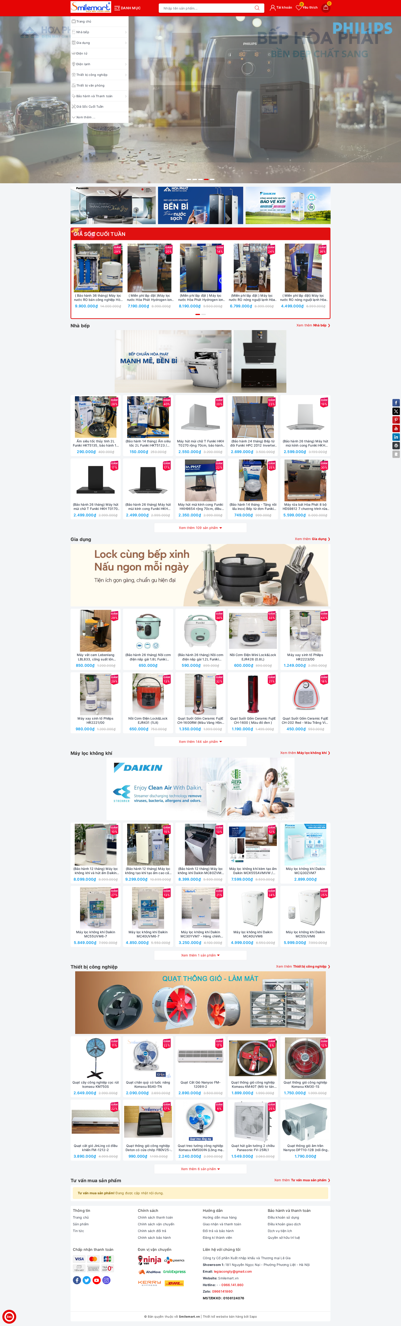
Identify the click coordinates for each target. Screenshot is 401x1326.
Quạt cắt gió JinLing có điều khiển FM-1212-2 (95, 1148)
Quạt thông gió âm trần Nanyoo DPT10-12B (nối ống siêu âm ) (305, 1148)
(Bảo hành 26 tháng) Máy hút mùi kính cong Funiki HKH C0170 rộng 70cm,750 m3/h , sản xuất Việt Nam (148, 506)
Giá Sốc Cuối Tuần (89, 106)
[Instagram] (106, 1280)
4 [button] (206, 179)
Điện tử (81, 53)
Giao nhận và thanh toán (222, 1224)
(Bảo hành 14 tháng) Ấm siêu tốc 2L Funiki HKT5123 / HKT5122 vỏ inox (148, 443)
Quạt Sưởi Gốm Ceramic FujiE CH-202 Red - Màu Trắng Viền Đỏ (305, 720)
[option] (200, 99)
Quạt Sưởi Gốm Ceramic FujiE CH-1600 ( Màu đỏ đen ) (253, 720)
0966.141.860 (232, 1285)
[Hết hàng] (231, 417)
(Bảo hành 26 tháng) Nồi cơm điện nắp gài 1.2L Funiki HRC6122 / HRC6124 (200, 657)
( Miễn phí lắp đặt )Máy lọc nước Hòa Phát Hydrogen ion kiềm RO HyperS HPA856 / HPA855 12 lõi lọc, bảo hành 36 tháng (149, 297)
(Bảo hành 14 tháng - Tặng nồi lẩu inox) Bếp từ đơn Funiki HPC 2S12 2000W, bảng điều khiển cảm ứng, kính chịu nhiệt (252, 506)
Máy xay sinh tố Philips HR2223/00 (305, 657)
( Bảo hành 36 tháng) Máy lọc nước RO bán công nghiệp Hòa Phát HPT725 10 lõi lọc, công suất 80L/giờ (98, 297)
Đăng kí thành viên (217, 1237)
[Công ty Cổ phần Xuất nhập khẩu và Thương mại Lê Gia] (91, 7)
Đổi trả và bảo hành (218, 1231)
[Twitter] (87, 1280)
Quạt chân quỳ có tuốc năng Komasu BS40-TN (148, 1084)
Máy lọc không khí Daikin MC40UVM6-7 (148, 934)
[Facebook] (77, 1280)
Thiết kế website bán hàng (223, 1316)
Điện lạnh (83, 64)
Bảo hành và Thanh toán (94, 96)
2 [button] (194, 179)
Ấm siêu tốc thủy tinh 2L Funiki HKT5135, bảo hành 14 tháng (96, 443)
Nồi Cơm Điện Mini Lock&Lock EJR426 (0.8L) (253, 657)
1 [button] (189, 179)
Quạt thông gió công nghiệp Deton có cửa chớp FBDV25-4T (148, 1148)
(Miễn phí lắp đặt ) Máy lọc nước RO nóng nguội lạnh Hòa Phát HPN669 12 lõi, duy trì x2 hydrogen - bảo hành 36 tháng (252, 297)
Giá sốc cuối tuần (99, 234)
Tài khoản (284, 7)
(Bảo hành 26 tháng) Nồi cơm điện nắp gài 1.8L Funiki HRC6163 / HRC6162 (148, 657)
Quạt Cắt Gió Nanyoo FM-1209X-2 (200, 1084)
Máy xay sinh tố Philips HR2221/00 (95, 720)
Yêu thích (309, 7)
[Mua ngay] (76, 268)
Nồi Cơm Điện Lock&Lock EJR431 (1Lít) (148, 720)
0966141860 (222, 1291)
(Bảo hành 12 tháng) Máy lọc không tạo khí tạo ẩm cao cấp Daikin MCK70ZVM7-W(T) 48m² (148, 871)
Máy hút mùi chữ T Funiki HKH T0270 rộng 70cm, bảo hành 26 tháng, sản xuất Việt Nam (200, 443)
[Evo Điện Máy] (200, 99)
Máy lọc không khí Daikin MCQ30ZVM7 (305, 871)
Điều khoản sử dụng (283, 1217)
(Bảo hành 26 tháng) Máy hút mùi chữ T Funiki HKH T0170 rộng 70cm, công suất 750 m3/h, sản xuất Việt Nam (96, 506)
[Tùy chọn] (127, 268)
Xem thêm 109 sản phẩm (198, 528)
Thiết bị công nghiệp (91, 75)
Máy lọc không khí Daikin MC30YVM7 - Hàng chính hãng (201, 934)
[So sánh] (120, 268)
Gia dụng (83, 43)
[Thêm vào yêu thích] (86, 268)
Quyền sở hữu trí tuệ (284, 1237)
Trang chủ (81, 1217)
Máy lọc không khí (91, 753)
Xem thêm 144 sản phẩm (198, 741)
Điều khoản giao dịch (284, 1224)
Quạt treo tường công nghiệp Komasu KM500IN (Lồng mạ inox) (200, 1148)
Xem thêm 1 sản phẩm (198, 955)
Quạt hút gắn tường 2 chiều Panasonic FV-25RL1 (253, 1148)
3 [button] (200, 179)
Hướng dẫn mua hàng (220, 1217)
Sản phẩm (81, 1224)
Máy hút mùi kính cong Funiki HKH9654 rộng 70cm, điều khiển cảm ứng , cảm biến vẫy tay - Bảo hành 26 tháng (200, 506)
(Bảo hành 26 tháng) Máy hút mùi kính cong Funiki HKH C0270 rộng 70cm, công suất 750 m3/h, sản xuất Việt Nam (305, 443)
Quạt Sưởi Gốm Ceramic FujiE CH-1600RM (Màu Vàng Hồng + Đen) (200, 720)
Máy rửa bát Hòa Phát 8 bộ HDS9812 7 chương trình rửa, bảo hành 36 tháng (305, 506)
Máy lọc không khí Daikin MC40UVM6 (252, 934)
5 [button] (212, 179)
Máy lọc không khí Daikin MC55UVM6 (305, 934)
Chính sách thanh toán (155, 1217)
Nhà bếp (82, 32)
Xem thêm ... (85, 117)
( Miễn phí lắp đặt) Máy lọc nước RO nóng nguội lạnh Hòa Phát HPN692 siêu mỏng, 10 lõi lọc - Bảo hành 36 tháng (303, 297)
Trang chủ (83, 21)
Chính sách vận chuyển (156, 1224)
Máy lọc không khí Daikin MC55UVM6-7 (95, 934)
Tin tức (78, 1231)
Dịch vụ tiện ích (280, 1231)
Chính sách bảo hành (154, 1237)
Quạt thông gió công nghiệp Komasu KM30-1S (305, 1084)
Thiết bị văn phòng (90, 85)
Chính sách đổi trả (152, 1231)
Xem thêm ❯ (314, 325)
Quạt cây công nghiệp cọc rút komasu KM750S (95, 1084)
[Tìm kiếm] (257, 8)
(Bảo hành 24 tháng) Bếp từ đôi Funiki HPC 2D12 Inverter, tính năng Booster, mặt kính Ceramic (253, 443)
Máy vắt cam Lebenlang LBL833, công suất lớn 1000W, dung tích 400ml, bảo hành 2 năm (95, 657)
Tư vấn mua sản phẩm (96, 1180)
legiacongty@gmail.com (233, 1271)
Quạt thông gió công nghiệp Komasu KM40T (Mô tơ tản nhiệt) (253, 1084)
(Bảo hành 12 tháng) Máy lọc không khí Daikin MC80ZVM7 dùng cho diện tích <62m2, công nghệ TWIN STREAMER (200, 871)
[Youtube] (97, 1280)
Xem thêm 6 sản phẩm (198, 1169)
